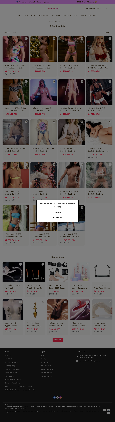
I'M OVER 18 (57, 212)
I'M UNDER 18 (57, 217)
